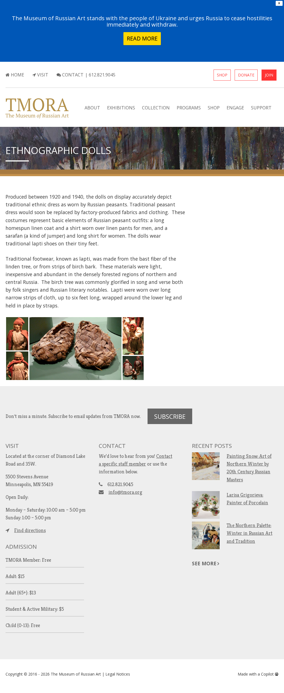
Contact (72, 75)
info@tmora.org (125, 492)
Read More (142, 38)
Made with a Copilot (256, 674)
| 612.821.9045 (100, 75)
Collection (156, 108)
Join (269, 75)
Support (261, 108)
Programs (189, 108)
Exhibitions (121, 108)
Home (17, 75)
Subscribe (170, 416)
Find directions (30, 530)
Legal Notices (117, 674)
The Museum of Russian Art (76, 674)
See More (204, 563)
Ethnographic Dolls (58, 150)
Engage (235, 108)
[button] (17, 334)
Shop (222, 75)
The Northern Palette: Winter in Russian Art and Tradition (249, 533)
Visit (42, 75)
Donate (246, 75)
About (92, 108)
